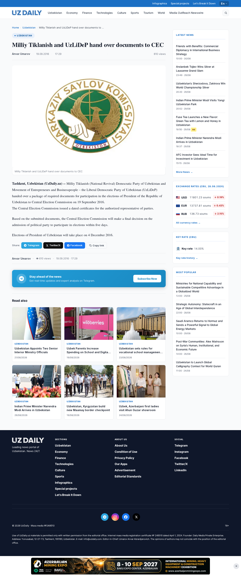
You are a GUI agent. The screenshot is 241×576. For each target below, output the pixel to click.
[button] (226, 13)
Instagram (182, 451)
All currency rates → (188, 222)
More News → (184, 171)
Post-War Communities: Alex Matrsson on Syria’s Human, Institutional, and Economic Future (200, 345)
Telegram (33, 245)
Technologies (104, 12)
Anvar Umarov (21, 53)
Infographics (159, 3)
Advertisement (125, 470)
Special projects (180, 3)
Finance (87, 12)
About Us (121, 445)
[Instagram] (115, 517)
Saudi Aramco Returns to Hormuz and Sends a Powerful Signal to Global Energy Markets (199, 324)
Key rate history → (187, 257)
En (223, 3)
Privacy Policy (124, 458)
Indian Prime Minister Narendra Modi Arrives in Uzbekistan (198, 140)
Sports (135, 12)
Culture (121, 12)
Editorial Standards (128, 476)
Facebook (76, 245)
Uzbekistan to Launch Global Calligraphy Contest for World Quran (198, 364)
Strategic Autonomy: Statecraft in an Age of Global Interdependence (198, 306)
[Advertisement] (120, 566)
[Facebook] (126, 517)
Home (15, 27)
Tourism (148, 12)
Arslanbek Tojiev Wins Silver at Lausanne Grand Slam (195, 68)
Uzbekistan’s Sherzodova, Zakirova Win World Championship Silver (200, 85)
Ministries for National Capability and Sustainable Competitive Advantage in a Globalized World (199, 287)
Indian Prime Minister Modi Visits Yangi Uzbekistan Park (200, 102)
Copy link (98, 245)
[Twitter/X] (136, 517)
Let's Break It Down (204, 3)
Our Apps (121, 464)
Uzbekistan (55, 12)
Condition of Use (126, 451)
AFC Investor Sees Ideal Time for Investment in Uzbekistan (196, 156)
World (161, 12)
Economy (72, 12)
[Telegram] (104, 517)
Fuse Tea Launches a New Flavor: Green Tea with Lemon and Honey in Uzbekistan (198, 120)
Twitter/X (54, 245)
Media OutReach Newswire (186, 12)
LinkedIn (180, 470)
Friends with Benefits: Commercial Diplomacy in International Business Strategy (198, 50)
